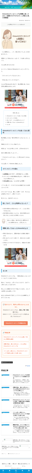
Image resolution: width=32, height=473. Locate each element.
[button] (29, 293)
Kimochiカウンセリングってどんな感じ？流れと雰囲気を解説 (16, 338)
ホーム (23, 466)
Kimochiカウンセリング (7, 362)
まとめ (8, 124)
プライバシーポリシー (16, 468)
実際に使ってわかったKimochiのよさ (15, 122)
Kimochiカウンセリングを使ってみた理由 (16, 115)
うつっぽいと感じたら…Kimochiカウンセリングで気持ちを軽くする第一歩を (16, 352)
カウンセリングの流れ (12, 118)
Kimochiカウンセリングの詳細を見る (16, 323)
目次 (14, 112)
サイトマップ (8, 466)
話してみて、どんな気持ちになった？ (16, 120)
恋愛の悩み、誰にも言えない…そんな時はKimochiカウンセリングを (15, 345)
